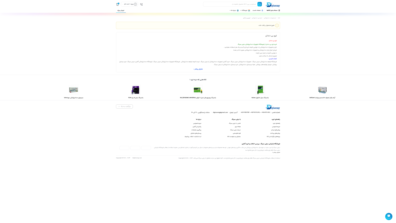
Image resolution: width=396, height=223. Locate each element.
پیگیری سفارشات (196, 130)
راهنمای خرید (276, 123)
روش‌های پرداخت (275, 133)
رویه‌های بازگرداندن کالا (273, 137)
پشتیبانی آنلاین (197, 127)
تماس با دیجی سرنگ (235, 123)
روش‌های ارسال (275, 130)
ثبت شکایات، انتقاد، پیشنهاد (192, 137)
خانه (279, 18)
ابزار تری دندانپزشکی (257, 18)
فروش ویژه (120, 10)
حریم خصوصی (276, 127)
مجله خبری (238, 127)
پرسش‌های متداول (196, 133)
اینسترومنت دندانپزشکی (270, 18)
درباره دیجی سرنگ (235, 130)
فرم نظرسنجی (237, 133)
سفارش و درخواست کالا (234, 137)
